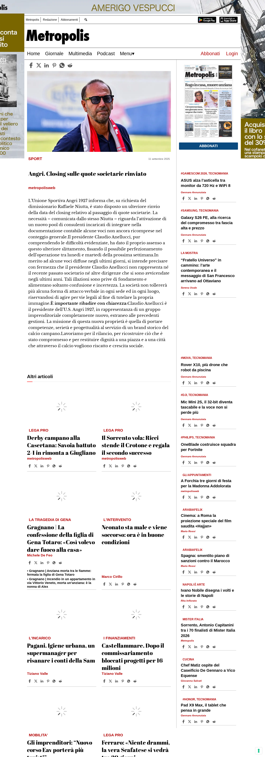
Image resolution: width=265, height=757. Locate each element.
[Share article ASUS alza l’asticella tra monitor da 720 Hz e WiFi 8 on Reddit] (214, 198)
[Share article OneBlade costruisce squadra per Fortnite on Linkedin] (196, 462)
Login (232, 53)
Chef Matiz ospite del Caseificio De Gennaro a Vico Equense (208, 670)
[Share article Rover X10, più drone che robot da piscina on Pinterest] (202, 383)
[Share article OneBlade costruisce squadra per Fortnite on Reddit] (214, 462)
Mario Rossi (188, 531)
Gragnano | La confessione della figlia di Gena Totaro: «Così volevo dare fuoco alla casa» (61, 538)
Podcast (106, 53)
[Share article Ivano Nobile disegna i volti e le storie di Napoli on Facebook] (184, 607)
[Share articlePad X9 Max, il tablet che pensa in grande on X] (190, 721)
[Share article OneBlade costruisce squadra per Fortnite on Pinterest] (202, 462)
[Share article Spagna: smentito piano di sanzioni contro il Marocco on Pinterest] (202, 572)
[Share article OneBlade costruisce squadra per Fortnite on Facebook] (184, 462)
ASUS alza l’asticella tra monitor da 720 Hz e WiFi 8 (205, 183)
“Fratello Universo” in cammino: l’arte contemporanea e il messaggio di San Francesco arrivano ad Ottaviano (208, 270)
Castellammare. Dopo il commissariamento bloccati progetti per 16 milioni (133, 657)
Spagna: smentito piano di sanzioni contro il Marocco (205, 558)
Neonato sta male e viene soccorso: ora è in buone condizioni (134, 534)
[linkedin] (46, 65)
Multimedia (80, 53)
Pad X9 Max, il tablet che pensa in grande (203, 708)
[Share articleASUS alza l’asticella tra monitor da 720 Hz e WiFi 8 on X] (190, 198)
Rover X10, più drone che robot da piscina (204, 367)
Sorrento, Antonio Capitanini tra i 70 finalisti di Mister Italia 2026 (208, 630)
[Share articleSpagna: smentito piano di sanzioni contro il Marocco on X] (190, 572)
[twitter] (38, 65)
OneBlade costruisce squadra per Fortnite (208, 447)
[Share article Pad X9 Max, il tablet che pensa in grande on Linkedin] (196, 721)
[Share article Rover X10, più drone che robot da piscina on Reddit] (214, 383)
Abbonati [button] (208, 146)
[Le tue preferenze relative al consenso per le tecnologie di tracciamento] (258, 750)
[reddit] (70, 65)
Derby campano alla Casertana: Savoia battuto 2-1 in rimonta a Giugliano (61, 445)
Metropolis (32, 19)
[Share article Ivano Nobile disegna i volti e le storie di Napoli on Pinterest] (202, 607)
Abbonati (210, 53)
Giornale (54, 53)
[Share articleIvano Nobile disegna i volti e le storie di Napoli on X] (190, 607)
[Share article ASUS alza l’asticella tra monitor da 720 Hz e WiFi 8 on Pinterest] (202, 198)
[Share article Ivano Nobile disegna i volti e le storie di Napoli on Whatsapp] (208, 607)
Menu (126, 53)
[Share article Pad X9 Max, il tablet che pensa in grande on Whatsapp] (208, 721)
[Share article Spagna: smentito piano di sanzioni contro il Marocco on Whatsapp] (208, 572)
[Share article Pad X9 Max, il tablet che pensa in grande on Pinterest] (202, 721)
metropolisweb (39, 458)
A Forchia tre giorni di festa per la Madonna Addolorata (206, 483)
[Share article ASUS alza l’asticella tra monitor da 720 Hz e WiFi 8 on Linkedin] (196, 198)
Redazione (50, 19)
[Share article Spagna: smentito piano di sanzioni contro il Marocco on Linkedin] (196, 572)
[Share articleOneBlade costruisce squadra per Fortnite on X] (190, 462)
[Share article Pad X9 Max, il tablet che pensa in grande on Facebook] (184, 721)
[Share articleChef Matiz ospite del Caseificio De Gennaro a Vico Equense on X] (190, 687)
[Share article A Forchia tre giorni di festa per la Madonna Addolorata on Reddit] (214, 497)
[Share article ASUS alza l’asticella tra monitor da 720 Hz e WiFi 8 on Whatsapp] (208, 198)
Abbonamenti (69, 19)
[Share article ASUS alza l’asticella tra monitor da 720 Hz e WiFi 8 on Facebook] (184, 198)
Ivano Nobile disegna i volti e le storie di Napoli (207, 593)
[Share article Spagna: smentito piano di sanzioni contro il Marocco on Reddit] (214, 572)
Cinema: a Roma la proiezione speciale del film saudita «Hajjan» (206, 520)
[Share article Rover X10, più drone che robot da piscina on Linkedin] (196, 383)
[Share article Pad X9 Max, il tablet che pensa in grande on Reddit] (214, 721)
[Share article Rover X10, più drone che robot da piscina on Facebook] (184, 383)
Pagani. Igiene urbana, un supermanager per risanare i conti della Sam (61, 653)
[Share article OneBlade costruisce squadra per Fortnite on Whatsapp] (208, 462)
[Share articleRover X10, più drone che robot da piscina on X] (190, 383)
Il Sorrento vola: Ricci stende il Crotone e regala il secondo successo (136, 445)
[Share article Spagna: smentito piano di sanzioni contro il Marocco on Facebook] (184, 572)
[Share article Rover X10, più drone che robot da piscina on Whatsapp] (208, 383)
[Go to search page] (85, 19)
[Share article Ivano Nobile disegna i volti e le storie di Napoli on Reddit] (214, 607)
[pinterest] (54, 65)
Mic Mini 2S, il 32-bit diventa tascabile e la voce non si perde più (206, 407)
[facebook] (31, 65)
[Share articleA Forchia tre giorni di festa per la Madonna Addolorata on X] (190, 497)
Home (33, 53)
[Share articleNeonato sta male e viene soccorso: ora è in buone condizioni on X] (111, 584)
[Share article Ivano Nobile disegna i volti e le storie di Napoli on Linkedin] (196, 607)
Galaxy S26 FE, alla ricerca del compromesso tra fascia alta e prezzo (207, 222)
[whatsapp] (62, 65)
